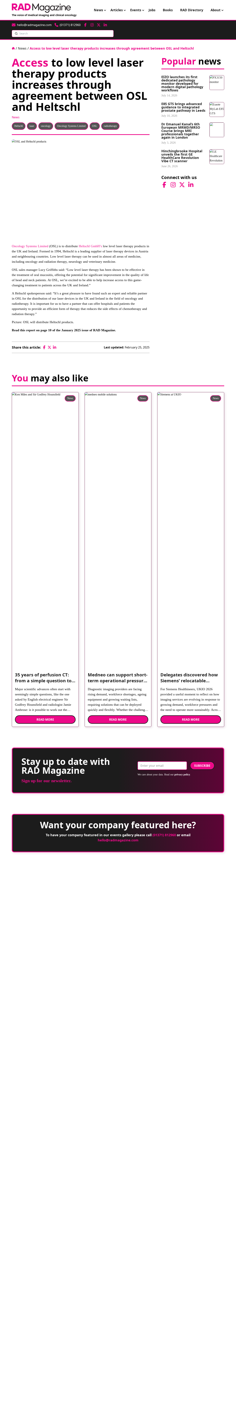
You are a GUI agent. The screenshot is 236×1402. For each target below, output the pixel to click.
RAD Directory (191, 10)
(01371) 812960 (164, 835)
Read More (45, 719)
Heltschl (18, 126)
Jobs (152, 10)
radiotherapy (110, 126)
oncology (46, 126)
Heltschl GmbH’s (90, 246)
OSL (94, 126)
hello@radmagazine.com (118, 840)
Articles (116, 10)
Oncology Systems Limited (71, 126)
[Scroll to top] (227, 1393)
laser (32, 126)
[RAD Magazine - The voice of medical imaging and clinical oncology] (41, 8)
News (98, 10)
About (216, 10)
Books (168, 10)
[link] (45, 679)
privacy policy (182, 774)
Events (135, 10)
